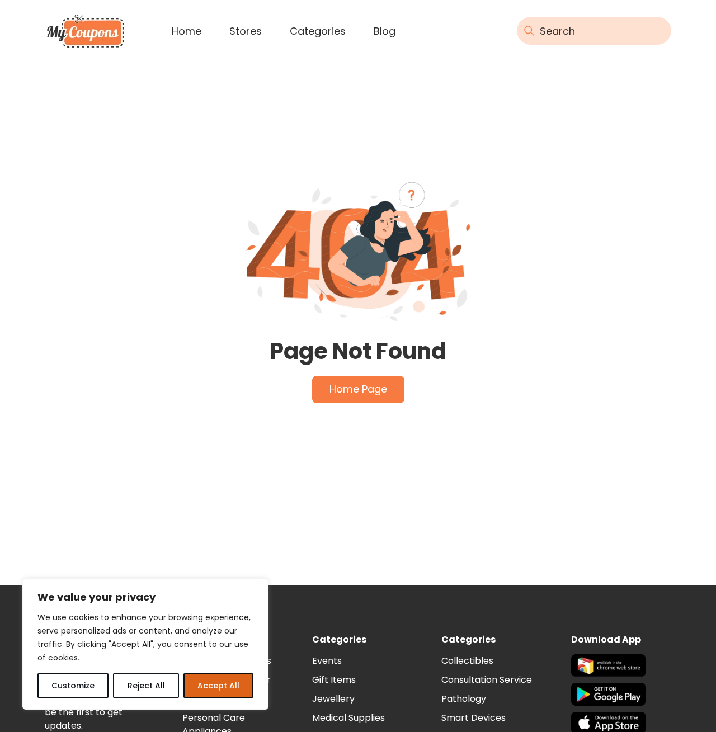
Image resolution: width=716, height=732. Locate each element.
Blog (384, 31)
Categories (318, 31)
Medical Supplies (348, 717)
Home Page (358, 389)
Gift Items (334, 679)
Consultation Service (486, 679)
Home (186, 31)
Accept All (218, 685)
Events (327, 660)
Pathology (463, 698)
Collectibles (467, 660)
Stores (245, 31)
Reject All (146, 685)
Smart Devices (473, 717)
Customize (73, 685)
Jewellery (333, 698)
